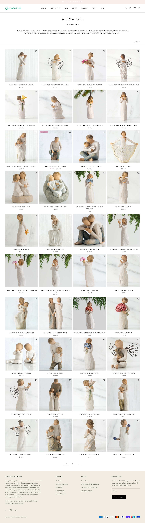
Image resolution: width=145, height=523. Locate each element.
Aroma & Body (55, 8)
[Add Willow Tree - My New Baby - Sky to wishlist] (70, 173)
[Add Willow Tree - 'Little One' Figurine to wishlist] (104, 132)
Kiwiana (94, 8)
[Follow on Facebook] (6, 510)
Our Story (58, 481)
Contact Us (84, 481)
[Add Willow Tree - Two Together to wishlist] (36, 339)
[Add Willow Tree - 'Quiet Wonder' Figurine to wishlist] (70, 92)
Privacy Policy (60, 491)
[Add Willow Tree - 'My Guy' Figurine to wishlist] (70, 132)
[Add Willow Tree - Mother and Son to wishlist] (138, 380)
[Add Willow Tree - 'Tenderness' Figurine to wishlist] (36, 51)
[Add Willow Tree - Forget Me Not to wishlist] (104, 339)
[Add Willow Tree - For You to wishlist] (36, 216)
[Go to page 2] (78, 464)
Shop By (44, 8)
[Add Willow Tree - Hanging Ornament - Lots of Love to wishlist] (70, 256)
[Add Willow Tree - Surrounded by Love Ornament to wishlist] (104, 299)
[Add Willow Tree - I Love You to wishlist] (138, 173)
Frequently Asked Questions (89, 487)
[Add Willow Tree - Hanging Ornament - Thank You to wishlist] (36, 256)
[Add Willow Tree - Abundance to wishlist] (138, 299)
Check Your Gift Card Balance (90, 484)
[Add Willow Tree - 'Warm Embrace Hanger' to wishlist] (104, 92)
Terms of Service (60, 494)
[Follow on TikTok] (16, 510)
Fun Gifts (84, 8)
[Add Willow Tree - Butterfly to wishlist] (138, 132)
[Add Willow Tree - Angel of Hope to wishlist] (36, 380)
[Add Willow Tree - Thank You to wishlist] (104, 256)
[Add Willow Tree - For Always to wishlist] (70, 216)
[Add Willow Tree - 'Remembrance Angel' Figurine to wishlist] (138, 51)
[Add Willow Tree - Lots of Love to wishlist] (138, 256)
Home (66, 8)
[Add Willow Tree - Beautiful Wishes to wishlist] (104, 380)
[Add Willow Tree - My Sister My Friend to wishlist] (70, 299)
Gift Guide (59, 487)
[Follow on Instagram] (11, 510)
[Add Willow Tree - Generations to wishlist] (70, 421)
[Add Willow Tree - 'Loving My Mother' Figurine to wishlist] (36, 132)
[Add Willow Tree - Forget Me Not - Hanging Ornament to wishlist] (104, 173)
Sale (102, 8)
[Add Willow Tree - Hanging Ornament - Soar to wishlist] (138, 216)
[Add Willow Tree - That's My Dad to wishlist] (104, 216)
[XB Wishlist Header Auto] (135, 8)
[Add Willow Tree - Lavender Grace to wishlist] (138, 421)
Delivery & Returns (86, 491)
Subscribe (119, 497)
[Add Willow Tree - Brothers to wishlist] (70, 339)
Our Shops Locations (62, 484)
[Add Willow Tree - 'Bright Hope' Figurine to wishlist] (104, 51)
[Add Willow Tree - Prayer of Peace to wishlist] (104, 421)
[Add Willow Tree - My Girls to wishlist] (70, 380)
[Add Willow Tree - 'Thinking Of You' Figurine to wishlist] (70, 51)
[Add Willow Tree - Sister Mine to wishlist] (36, 173)
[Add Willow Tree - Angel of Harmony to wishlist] (36, 421)
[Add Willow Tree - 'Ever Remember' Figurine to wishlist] (138, 92)
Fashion (74, 8)
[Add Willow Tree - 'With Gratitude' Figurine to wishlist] (36, 92)
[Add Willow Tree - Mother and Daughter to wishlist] (36, 299)
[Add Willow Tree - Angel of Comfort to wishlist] (138, 339)
